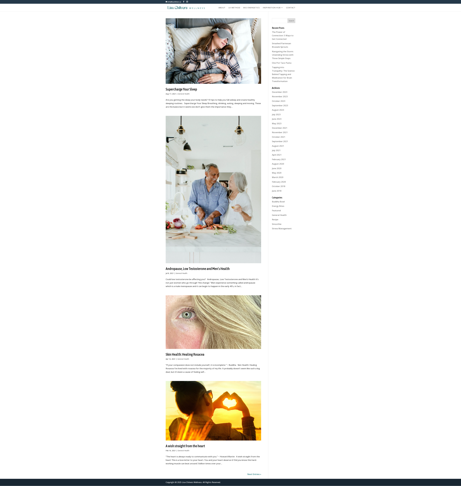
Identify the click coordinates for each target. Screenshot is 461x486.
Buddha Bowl (278, 201)
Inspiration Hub (272, 8)
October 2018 (278, 186)
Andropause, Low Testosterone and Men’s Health (198, 269)
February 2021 (279, 159)
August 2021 (278, 146)
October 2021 (278, 137)
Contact (290, 8)
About (221, 8)
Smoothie (276, 224)
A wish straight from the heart (185, 446)
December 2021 (279, 128)
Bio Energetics (251, 8)
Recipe (275, 219)
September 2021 (280, 141)
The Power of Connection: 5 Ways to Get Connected (283, 35)
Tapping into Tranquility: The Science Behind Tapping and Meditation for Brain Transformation (283, 74)
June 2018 (276, 190)
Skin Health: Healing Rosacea (185, 354)
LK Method (234, 8)
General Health (184, 94)
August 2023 (278, 110)
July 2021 (276, 150)
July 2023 (276, 114)
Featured (276, 210)
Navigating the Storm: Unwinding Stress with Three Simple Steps (283, 55)
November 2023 (280, 96)
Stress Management (282, 228)
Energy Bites (278, 206)
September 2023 (280, 105)
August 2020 (278, 163)
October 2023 (278, 101)
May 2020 (276, 172)
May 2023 (276, 123)
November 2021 (280, 132)
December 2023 (279, 92)
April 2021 (277, 154)
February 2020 (279, 181)
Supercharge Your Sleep (181, 89)
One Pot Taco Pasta (281, 62)
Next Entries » (254, 474)
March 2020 (277, 177)
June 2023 (276, 119)
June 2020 (276, 168)
